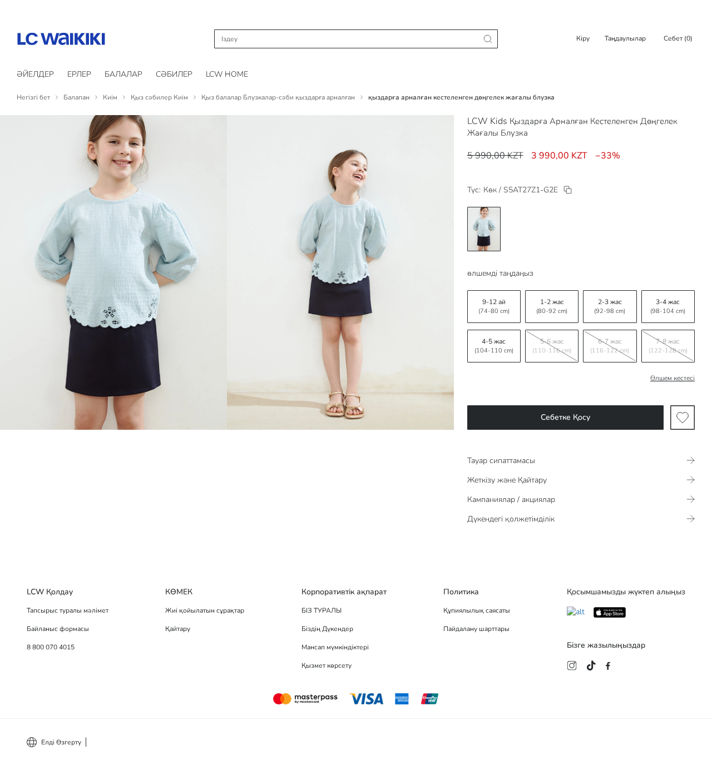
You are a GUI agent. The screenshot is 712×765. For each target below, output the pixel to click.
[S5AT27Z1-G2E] (567, 190)
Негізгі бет (33, 97)
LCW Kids (487, 121)
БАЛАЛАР (123, 74)
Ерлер (79, 74)
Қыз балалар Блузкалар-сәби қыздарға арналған (278, 97)
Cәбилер (174, 74)
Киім (110, 97)
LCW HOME (227, 74)
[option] (484, 229)
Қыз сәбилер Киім (159, 97)
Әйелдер (35, 74)
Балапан (76, 97)
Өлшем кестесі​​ (672, 378)
